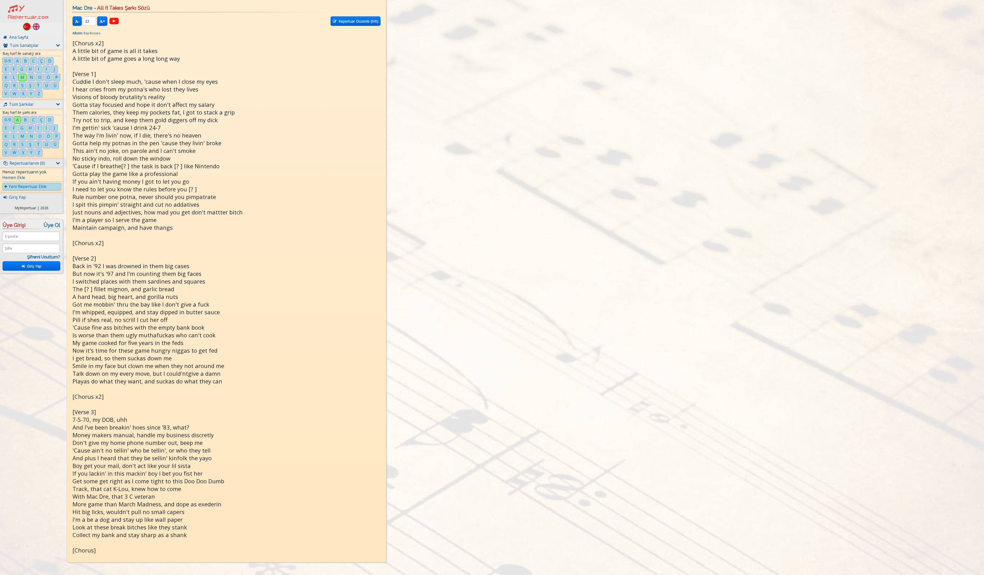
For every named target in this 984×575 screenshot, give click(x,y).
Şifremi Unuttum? (43, 257)
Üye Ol (52, 225)
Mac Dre (83, 8)
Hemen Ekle (13, 177)
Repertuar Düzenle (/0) (357, 21)
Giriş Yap (33, 266)
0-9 (8, 61)
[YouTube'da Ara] (114, 21)
